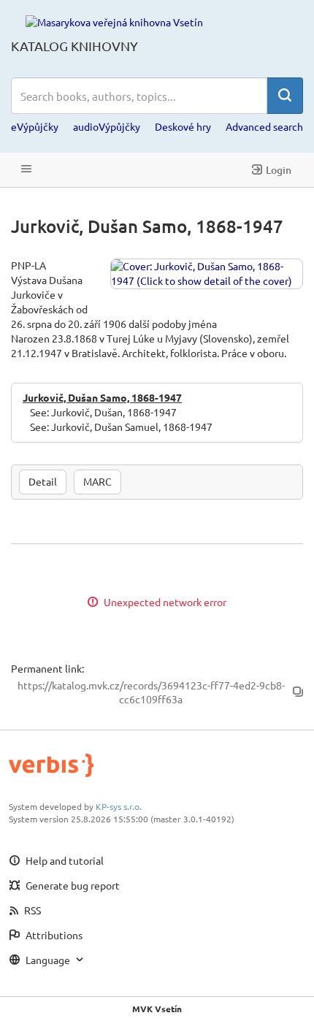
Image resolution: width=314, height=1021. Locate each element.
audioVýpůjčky (106, 126)
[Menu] (26, 170)
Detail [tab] (42, 481)
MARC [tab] (97, 481)
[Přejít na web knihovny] (114, 21)
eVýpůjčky (34, 126)
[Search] (285, 95)
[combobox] (139, 95)
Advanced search (264, 126)
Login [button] (278, 170)
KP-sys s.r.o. (119, 806)
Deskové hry (183, 126)
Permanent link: (47, 668)
